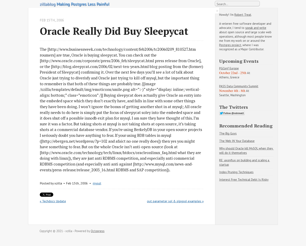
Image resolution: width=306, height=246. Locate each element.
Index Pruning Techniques (236, 172)
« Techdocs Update (53, 201)
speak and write (255, 28)
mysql (97, 183)
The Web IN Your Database (237, 141)
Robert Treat (242, 15)
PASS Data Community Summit (238, 86)
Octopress (97, 231)
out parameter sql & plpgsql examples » (175, 201)
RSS (264, 3)
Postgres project (230, 45)
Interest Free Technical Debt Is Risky (244, 180)
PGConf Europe (229, 68)
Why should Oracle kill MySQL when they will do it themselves (246, 150)
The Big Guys (228, 133)
